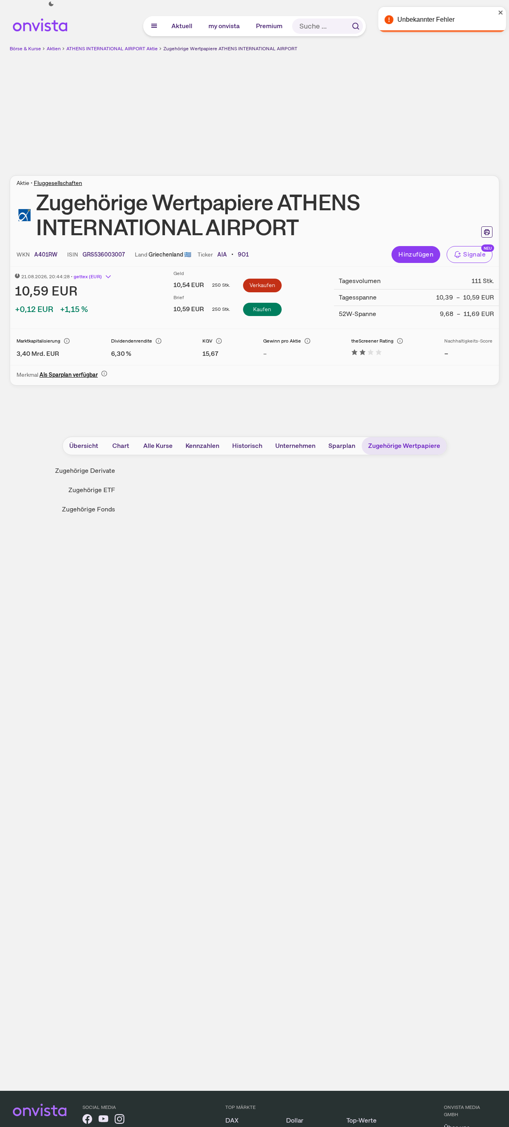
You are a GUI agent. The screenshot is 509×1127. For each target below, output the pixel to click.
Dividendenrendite (131, 341)
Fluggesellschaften (58, 183)
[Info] (66, 341)
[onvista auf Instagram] (119, 1120)
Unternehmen (295, 445)
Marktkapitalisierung (38, 341)
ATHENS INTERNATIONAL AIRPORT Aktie (112, 48)
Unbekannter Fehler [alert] (422, 19)
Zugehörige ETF (91, 490)
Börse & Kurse (25, 48)
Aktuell (182, 26)
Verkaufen (262, 285)
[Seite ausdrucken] (487, 232)
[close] (497, 12)
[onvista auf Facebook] (87, 1120)
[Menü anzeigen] (154, 26)
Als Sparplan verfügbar (68, 374)
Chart (120, 445)
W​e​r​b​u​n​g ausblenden (324, 109)
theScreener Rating (372, 341)
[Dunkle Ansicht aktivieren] (51, 4)
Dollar (294, 1120)
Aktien (54, 48)
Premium (269, 26)
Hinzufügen (415, 254)
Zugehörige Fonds (88, 509)
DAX (232, 1120)
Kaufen (262, 309)
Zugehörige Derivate (85, 470)
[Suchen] (356, 26)
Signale (474, 254)
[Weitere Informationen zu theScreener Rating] (366, 353)
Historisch (247, 445)
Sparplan (341, 445)
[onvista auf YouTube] (103, 1120)
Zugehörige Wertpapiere (404, 445)
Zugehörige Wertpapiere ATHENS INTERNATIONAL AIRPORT (230, 48)
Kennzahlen (202, 445)
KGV (207, 341)
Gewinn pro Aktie (282, 341)
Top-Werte (361, 1120)
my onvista (224, 26)
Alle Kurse (158, 445)
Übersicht (83, 445)
